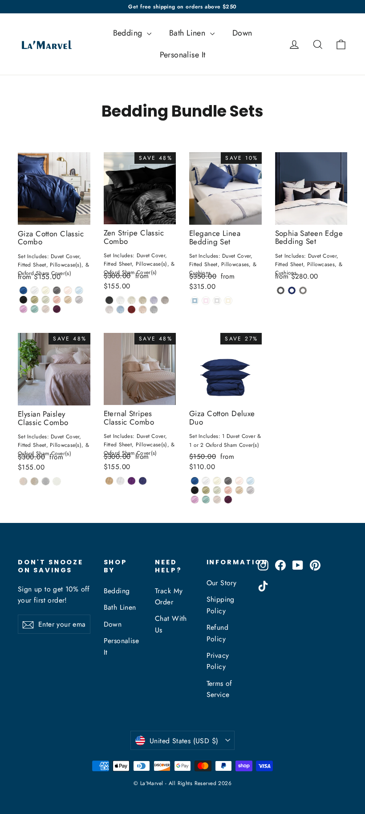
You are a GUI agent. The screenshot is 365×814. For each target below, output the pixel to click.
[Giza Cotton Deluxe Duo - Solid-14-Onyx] (195, 490)
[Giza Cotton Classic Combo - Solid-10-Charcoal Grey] (57, 290)
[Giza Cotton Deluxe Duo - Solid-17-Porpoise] (217, 499)
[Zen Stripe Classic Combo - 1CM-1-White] (120, 300)
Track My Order (168, 596)
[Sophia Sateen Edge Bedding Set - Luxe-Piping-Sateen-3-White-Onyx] (280, 290)
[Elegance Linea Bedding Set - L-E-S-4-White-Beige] (228, 300)
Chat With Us (171, 624)
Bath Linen (188, 33)
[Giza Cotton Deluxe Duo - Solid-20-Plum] (228, 499)
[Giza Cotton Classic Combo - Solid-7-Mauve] (23, 309)
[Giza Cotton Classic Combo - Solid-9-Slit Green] (34, 309)
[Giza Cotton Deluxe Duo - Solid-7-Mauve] (195, 499)
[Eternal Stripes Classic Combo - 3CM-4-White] (120, 481)
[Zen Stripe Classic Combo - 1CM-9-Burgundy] (131, 309)
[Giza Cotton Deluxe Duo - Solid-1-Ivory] (217, 481)
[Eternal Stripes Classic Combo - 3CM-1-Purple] (131, 481)
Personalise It (183, 55)
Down (242, 33)
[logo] (44, 44)
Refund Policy (218, 633)
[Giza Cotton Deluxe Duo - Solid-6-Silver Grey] (250, 490)
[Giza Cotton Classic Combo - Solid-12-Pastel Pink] (68, 290)
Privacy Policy (218, 661)
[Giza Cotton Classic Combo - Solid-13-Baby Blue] (79, 290)
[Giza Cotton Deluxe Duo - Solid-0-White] (206, 481)
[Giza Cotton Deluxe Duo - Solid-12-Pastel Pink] (239, 481)
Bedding (129, 33)
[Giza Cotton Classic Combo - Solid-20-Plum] (57, 309)
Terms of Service (219, 689)
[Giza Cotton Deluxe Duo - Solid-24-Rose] (228, 490)
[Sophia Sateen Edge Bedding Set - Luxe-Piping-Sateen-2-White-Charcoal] (303, 290)
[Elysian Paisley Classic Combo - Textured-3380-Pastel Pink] (23, 481)
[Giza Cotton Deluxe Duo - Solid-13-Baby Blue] (250, 481)
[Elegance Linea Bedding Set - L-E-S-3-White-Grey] (217, 300)
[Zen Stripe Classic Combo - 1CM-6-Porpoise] (165, 300)
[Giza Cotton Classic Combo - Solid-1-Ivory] (45, 290)
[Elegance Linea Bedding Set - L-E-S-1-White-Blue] (195, 300)
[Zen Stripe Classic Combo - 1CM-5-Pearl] (109, 300)
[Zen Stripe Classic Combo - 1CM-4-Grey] (154, 300)
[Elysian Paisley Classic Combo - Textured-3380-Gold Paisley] (34, 481)
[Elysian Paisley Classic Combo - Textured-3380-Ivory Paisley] (57, 481)
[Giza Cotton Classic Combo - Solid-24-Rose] (57, 300)
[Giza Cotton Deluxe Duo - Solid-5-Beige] (239, 490)
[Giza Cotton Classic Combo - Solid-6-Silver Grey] (79, 300)
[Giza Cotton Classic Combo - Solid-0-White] (34, 290)
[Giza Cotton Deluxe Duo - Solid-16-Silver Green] (217, 490)
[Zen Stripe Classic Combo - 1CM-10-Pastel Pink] (142, 309)
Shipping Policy (221, 605)
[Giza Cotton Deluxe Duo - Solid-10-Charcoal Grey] (228, 481)
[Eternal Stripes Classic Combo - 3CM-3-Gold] (109, 481)
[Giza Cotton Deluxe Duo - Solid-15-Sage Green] (206, 490)
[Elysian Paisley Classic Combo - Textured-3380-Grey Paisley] (45, 481)
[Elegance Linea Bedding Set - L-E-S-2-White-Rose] (206, 300)
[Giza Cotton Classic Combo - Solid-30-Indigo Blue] (23, 290)
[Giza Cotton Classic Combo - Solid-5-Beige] (68, 300)
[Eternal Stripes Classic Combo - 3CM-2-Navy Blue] (142, 481)
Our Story (222, 583)
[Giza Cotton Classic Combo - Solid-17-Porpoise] (45, 309)
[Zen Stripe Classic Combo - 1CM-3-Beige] (142, 300)
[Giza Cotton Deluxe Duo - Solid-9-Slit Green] (206, 499)
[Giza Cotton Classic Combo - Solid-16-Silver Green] (45, 300)
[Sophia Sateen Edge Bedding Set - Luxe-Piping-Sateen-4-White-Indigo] (292, 290)
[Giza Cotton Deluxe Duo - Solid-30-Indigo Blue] (195, 481)
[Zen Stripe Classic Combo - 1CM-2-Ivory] (131, 300)
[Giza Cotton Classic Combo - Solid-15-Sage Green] (34, 300)
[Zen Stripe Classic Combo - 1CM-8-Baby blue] (120, 309)
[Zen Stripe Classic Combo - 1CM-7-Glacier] (109, 309)
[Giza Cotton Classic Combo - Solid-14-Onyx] (23, 300)
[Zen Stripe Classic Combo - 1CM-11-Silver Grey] (154, 309)
